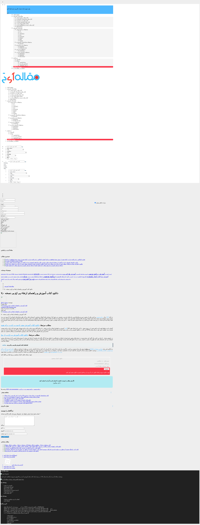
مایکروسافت (68, 279)
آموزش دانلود (10, 521)
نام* (2, 428)
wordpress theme (59, 274)
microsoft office (30, 274)
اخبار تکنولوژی (91, 277)
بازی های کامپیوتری (61, 276)
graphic (9, 274)
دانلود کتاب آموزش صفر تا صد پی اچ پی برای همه (20, 325)
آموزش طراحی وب (69, 274)
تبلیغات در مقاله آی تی (12, 520)
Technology (53, 274)
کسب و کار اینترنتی (8, 279)
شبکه (25, 277)
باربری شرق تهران (8, 491)
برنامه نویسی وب (28, 389)
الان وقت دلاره (7, 493)
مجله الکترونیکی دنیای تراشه (51, 279)
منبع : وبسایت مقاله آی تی (102, 366)
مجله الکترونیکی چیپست (40, 279)
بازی (67, 276)
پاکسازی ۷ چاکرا (8, 485)
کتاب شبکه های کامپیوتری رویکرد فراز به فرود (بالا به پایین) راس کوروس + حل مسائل (26, 395)
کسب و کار (15, 279)
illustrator (16, 274)
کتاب (65, 328)
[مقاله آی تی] (21, 84)
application (3, 274)
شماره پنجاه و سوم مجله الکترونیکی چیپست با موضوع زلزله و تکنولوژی (22, 401)
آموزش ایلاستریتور (108, 274)
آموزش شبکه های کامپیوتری (82, 274)
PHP (48, 274)
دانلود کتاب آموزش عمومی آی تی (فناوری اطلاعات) (17, 400)
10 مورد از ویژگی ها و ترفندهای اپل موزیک (18, 513)
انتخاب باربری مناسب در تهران (11, 499)
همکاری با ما (10, 518)
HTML (12, 274)
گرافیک (2, 279)
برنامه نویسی (49, 276)
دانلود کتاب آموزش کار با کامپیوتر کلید (14, 398)
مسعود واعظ (53, 510)
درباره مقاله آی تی (11, 517)
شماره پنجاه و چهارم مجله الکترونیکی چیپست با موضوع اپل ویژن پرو (22, 397)
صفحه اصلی (10, 515)
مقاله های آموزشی (9, 286)
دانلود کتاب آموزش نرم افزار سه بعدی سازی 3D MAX (18, 403)
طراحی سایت (19, 276)
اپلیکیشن (80, 276)
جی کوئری (46, 352)
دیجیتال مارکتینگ (38, 276)
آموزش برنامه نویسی (96, 274)
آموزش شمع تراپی (8, 487)
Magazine (25, 274)
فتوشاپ (14, 276)
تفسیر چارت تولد (8, 488)
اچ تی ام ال (75, 276)
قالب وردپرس (10, 276)
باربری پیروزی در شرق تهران (11, 490)
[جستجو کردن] (25, 170)
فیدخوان (9, 523)
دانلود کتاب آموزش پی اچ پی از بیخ (14, 335)
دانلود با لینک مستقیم (57, 358)
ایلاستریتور (71, 276)
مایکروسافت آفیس (61, 279)
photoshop (45, 274)
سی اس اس (29, 276)
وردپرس (20, 279)
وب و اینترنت (28, 279)
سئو (33, 276)
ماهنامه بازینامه (4, 276)
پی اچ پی (11, 350)
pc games (41, 274)
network (36, 274)
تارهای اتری (7, 500)
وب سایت (3, 433)
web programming (13, 389)
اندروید (84, 276)
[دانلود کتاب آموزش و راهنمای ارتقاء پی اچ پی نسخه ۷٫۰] (14, 305)
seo (50, 274)
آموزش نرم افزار (102, 276)
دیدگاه (2, 425)
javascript (21, 274)
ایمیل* (2, 431)
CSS (7, 274)
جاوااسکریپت (53, 352)
